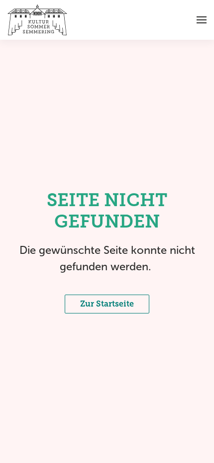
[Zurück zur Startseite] (37, 20)
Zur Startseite (107, 304)
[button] (202, 20)
